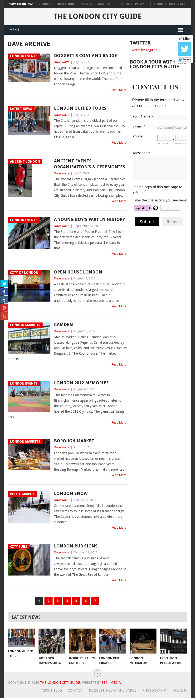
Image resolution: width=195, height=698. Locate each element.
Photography (154, 690)
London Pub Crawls (169, 4)
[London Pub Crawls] (112, 641)
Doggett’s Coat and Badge (85, 55)
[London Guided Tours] (21, 637)
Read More (119, 90)
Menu (14, 30)
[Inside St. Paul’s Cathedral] (82, 641)
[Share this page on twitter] (4, 283)
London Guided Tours (57, 4)
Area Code (163, 143)
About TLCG (52, 690)
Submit (147, 222)
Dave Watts (61, 62)
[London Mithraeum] (143, 641)
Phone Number (183, 143)
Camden (63, 324)
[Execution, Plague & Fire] (173, 641)
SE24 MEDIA (111, 682)
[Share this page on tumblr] (4, 299)
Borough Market (74, 440)
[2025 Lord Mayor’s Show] (52, 641)
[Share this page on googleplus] (4, 316)
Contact (75, 690)
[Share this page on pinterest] (4, 308)
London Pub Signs (76, 545)
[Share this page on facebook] (4, 291)
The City (180, 690)
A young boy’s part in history (89, 219)
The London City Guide (98, 16)
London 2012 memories (81, 382)
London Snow (71, 493)
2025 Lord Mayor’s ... (97, 4)
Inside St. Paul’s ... (133, 4)
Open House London (78, 271)
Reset (172, 222)
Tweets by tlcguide (143, 50)
